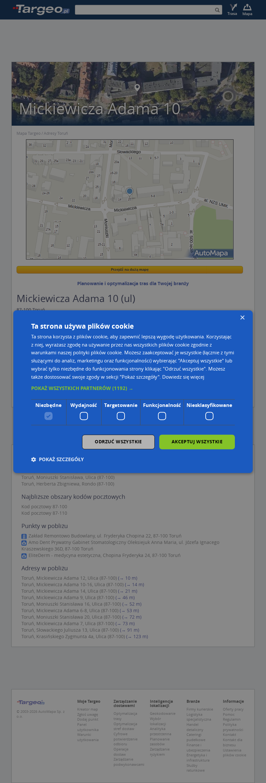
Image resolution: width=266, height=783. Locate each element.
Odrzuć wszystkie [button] (118, 441)
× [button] (242, 317)
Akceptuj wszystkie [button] (197, 441)
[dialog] (133, 391)
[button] (133, 389)
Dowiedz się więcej (183, 376)
